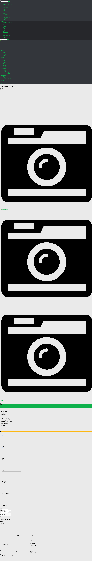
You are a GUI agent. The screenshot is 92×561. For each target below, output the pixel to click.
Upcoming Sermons (5, 23)
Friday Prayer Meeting (5, 7)
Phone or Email (2, 510)
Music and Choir (5, 69)
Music (5, 70)
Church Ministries (3, 68)
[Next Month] (32, 535)
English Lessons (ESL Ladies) (7, 78)
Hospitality (4, 71)
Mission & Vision (5, 51)
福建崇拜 (4, 13)
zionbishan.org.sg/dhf (7, 418)
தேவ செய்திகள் (5, 36)
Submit (1, 516)
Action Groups (4, 58)
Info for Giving (4, 55)
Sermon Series (4, 81)
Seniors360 (5, 77)
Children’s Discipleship (7, 61)
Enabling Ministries (6, 72)
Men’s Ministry (4, 65)
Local (3, 76)
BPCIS (3, 56)
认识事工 (4, 11)
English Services (3, 3)
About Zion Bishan (3, 50)
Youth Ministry (6, 62)
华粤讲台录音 (4, 33)
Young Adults (4, 64)
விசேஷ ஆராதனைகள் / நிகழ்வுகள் (7, 17)
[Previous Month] (4, 535)
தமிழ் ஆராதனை (3, 16)
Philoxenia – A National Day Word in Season (7, 469)
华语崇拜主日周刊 (5, 15)
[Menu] (0, 0)
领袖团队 (4, 10)
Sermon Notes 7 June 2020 (4, 210)
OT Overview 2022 (6, 59)
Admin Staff (4, 54)
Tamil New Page (5, 19)
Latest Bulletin (5, 5)
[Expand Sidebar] (0, 403)
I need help (3, 457)
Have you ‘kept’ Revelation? (5, 493)
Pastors (4, 53)
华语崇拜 (4, 29)
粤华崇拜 (4, 12)
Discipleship (2, 57)
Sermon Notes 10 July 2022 (4, 305)
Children (4, 60)
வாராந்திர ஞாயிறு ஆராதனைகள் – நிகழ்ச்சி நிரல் (8, 18)
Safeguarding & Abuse (5, 74)
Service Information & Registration (7, 4)
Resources (2, 80)
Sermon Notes (3, 84)
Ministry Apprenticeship (6, 67)
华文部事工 (4, 8)
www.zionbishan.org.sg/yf (6, 426)
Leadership (4, 52)
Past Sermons (4, 6)
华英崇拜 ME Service (5, 14)
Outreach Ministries (3, 75)
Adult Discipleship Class (6, 66)
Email (0, 512)
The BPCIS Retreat (4, 505)
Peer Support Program (7, 73)
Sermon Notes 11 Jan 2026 (4, 400)
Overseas (4, 79)
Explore (2, 83)
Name (1, 509)
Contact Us (2, 82)
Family (3, 63)
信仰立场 (4, 9)
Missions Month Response (5, 481)
